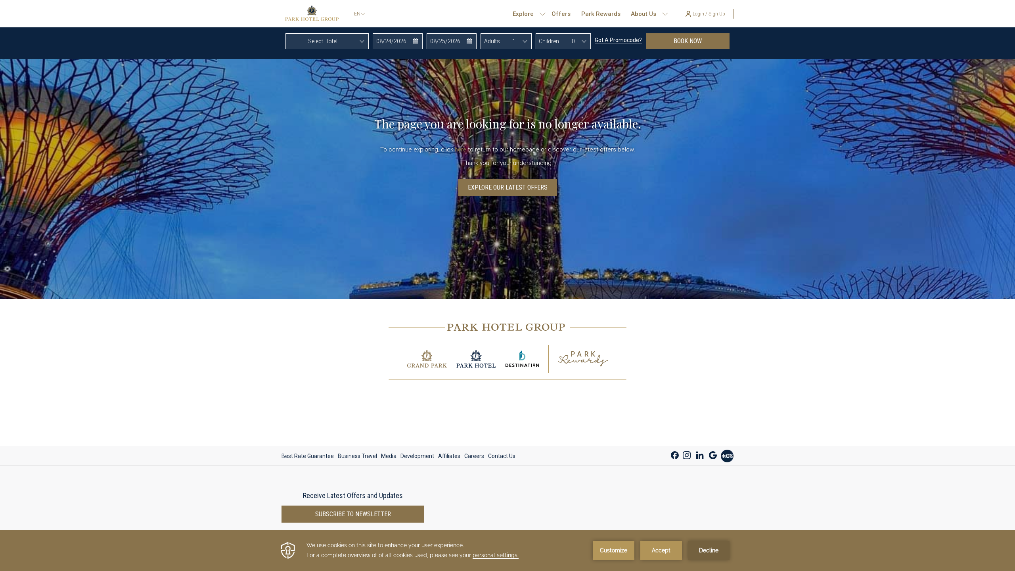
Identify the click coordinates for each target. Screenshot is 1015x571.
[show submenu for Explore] (542, 13)
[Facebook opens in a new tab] (675, 454)
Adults (492, 41)
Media (388, 456)
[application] (507, 550)
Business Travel (357, 456)
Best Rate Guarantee (308, 456)
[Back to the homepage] (312, 13)
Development (417, 456)
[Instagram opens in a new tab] (687, 454)
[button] (397, 41)
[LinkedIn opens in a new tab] (700, 454)
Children (549, 41)
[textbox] (327, 41)
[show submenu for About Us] (665, 13)
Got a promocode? (618, 40)
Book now (702, 41)
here (460, 149)
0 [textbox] (573, 41)
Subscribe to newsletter (353, 514)
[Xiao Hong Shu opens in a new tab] (727, 455)
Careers (474, 456)
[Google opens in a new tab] (713, 454)
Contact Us (501, 456)
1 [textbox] (513, 41)
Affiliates (449, 456)
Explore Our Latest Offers (508, 187)
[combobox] (327, 41)
